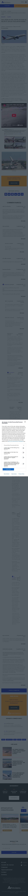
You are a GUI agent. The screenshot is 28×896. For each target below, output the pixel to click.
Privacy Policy (21, 473)
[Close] (25, 422)
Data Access (14, 473)
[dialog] (14, 448)
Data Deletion (6, 473)
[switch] (23, 448)
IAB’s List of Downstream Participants (15, 441)
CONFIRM (8, 469)
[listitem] (14, 445)
